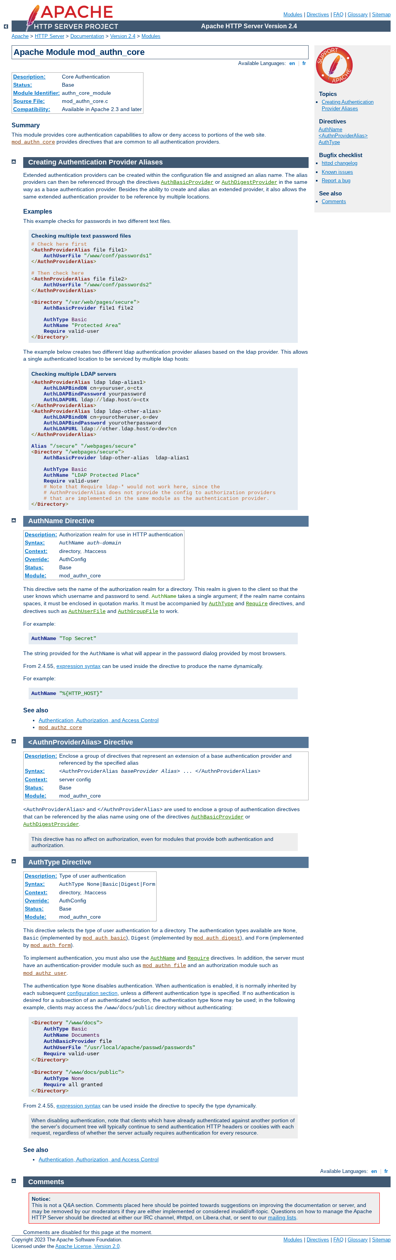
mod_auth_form (51, 945)
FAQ (338, 14)
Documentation (87, 36)
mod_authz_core (60, 727)
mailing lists (282, 1217)
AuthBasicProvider (187, 182)
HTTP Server (49, 36)
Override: (37, 559)
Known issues (337, 172)
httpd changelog (339, 163)
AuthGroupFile (138, 611)
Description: (29, 77)
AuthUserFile (87, 611)
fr (304, 63)
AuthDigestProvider (249, 182)
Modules (292, 14)
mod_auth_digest (217, 938)
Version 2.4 (122, 36)
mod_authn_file (164, 965)
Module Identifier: (36, 93)
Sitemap (381, 14)
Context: (36, 551)
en (292, 63)
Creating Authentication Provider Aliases (348, 105)
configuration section (92, 993)
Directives (318, 14)
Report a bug (336, 180)
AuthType (329, 142)
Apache (20, 36)
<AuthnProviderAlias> (343, 136)
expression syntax (78, 666)
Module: (35, 575)
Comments (334, 201)
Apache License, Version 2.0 (87, 1246)
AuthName (330, 129)
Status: (22, 85)
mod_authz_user (45, 973)
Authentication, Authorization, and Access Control (99, 720)
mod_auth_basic (104, 938)
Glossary (358, 14)
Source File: (29, 101)
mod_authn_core (33, 142)
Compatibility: (31, 109)
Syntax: (35, 542)
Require (257, 604)
